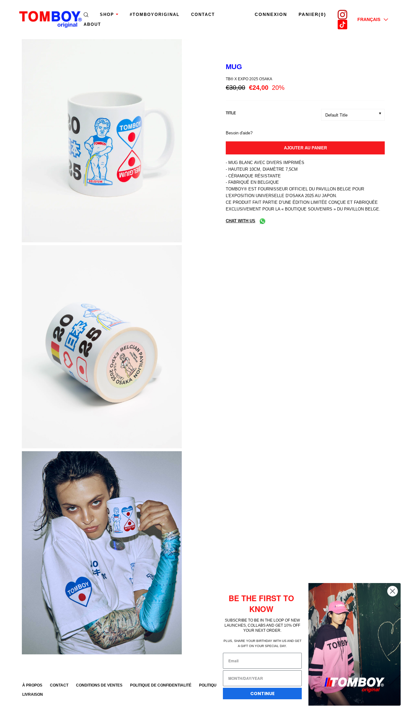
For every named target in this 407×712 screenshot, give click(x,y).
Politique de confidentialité (160, 685)
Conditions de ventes (99, 685)
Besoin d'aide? (239, 133)
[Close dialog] (392, 591)
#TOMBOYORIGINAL (155, 14)
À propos (32, 685)
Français (368, 19)
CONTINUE (262, 693)
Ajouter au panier (305, 148)
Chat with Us (240, 220)
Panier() (312, 14)
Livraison (32, 694)
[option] (102, 142)
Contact (203, 14)
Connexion (271, 14)
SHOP (107, 14)
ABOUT (92, 24)
